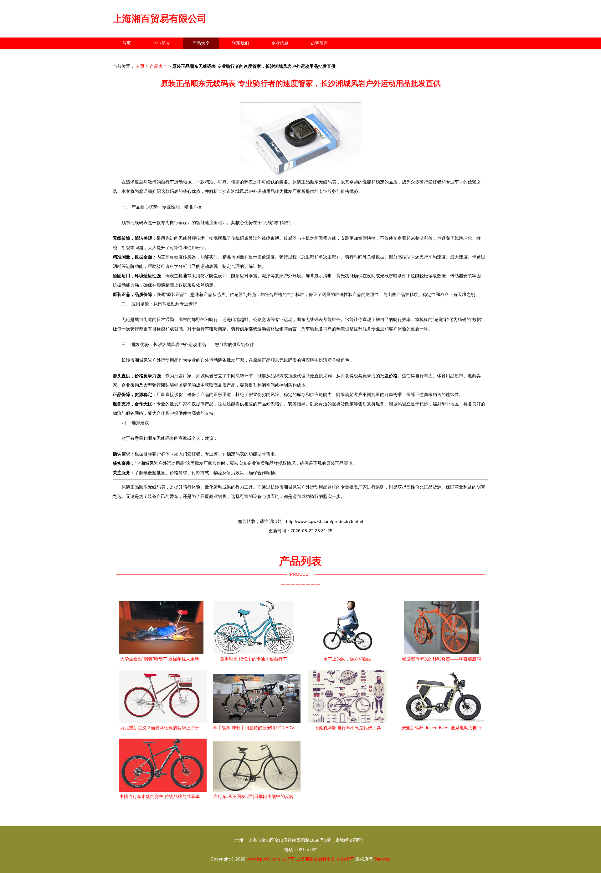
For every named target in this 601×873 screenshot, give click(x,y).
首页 (126, 43)
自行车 (288, 858)
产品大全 (201, 43)
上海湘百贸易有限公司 (160, 18)
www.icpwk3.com (263, 858)
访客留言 (319, 43)
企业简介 (161, 43)
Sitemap (382, 858)
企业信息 (280, 43)
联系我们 (240, 43)
